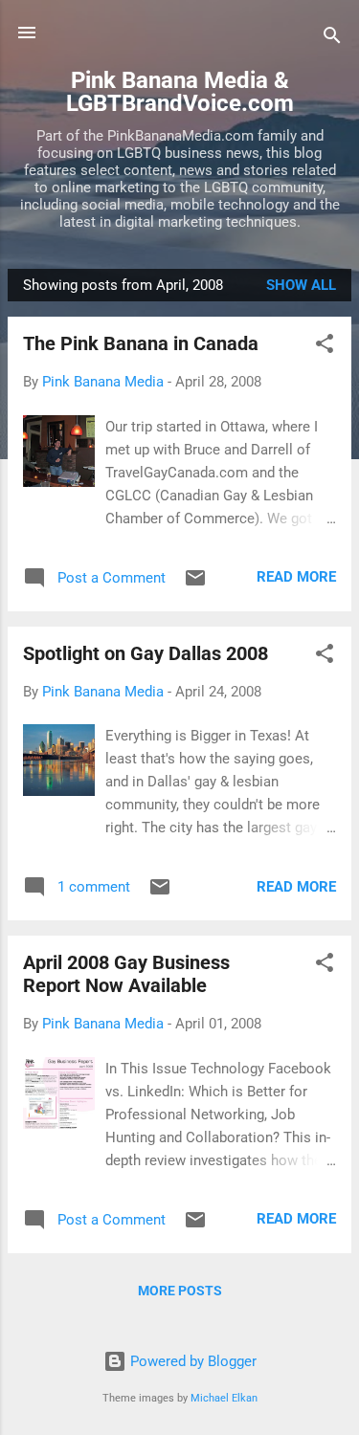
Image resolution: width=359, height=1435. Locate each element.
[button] (324, 347)
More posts (180, 1290)
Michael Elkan (224, 1398)
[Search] (332, 39)
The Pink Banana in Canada (140, 343)
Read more (296, 576)
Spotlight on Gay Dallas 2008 (145, 653)
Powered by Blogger (191, 1361)
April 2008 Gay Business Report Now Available (126, 974)
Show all (301, 285)
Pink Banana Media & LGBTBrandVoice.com (180, 92)
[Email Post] (195, 584)
